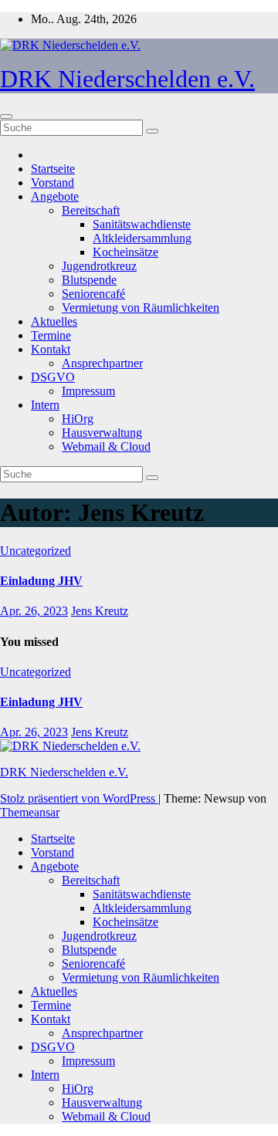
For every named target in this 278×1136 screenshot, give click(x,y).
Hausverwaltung (102, 432)
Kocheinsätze (125, 252)
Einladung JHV (41, 580)
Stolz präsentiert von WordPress (79, 798)
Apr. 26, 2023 (34, 610)
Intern (45, 404)
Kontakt (50, 349)
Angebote (55, 196)
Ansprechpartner (102, 363)
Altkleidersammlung (142, 238)
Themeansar (29, 812)
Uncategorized (35, 550)
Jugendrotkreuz (99, 265)
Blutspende (89, 279)
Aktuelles (54, 321)
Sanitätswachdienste (142, 224)
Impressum (88, 390)
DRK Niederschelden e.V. (127, 79)
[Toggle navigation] (6, 116)
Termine (51, 335)
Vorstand (52, 182)
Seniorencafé (93, 293)
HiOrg (77, 418)
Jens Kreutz (99, 610)
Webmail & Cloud (106, 446)
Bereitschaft (91, 210)
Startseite (53, 168)
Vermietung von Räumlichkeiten (140, 307)
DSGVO (53, 377)
